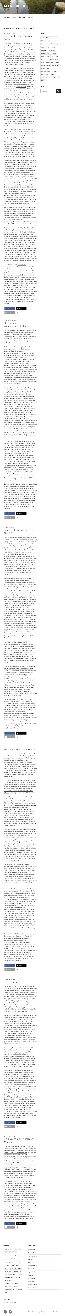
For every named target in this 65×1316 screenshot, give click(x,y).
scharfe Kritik (13, 58)
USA (51, 77)
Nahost (57, 62)
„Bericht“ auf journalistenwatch (13, 355)
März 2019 (31, 1262)
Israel (42, 56)
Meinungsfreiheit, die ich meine (19, 749)
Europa (43, 47)
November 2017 (32, 1284)
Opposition (55, 65)
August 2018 (31, 1272)
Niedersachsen (45, 65)
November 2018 (32, 1265)
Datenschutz (44, 44)
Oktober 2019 (31, 1253)
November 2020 (32, 1249)
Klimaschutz (44, 59)
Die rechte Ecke (12, 982)
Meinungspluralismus (47, 62)
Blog (14, 17)
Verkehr (56, 77)
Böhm (19, 359)
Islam (54, 53)
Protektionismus (45, 68)
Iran (49, 53)
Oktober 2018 (31, 1268)
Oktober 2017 (31, 1288)
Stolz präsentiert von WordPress (50, 1312)
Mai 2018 (30, 1275)
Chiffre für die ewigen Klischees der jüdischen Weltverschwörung (20, 193)
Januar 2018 (31, 1281)
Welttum (11, 213)
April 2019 (30, 1259)
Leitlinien (30, 17)
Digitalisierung (54, 44)
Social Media (44, 74)
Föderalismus (51, 47)
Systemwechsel (21, 87)
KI (52, 56)
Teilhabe (53, 74)
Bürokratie (44, 41)
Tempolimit (44, 77)
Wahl (42, 81)
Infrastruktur (52, 50)
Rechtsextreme (45, 71)
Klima (56, 56)
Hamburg (43, 50)
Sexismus (54, 71)
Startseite (7, 17)
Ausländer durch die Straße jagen (23, 74)
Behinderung (53, 38)
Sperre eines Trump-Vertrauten (22, 597)
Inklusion (43, 53)
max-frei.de (16, 6)
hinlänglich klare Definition (27, 1017)
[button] (9, 308)
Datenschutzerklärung (10, 1302)
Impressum (7, 1299)
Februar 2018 (31, 1278)
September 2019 (32, 1256)
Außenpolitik (44, 38)
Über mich (22, 17)
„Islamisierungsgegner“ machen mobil (23, 443)
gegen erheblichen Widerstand (23, 562)
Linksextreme (54, 59)
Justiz (48, 56)
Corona (51, 41)
